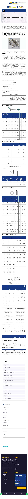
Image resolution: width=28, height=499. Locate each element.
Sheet (5, 417)
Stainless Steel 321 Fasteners (8, 375)
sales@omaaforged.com (12, 7)
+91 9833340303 (21, 7)
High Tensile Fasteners (7, 396)
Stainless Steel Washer (7, 367)
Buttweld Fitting (6, 407)
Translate (23, 3)
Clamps (5, 422)
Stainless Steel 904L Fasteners (8, 377)
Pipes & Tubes (6, 414)
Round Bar (5, 415)
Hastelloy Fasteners (6, 390)
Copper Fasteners (6, 395)
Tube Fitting (6, 425)
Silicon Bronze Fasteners (7, 393)
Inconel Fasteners (6, 388)
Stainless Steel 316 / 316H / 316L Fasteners (9, 372)
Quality (16, 468)
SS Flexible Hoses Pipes (6, 478)
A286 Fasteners (6, 382)
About (16, 460)
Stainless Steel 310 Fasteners (8, 370)
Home (16, 459)
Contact (16, 469)
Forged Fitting (6, 409)
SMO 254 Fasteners (6, 378)
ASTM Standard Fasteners (7, 398)
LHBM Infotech (23, 493)
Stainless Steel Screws (7, 365)
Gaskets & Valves (6, 420)
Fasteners (5, 412)
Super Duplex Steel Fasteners (8, 385)
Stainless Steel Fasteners (7, 364)
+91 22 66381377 (18, 481)
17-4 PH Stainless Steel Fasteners (8, 380)
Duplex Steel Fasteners (8, 383)
